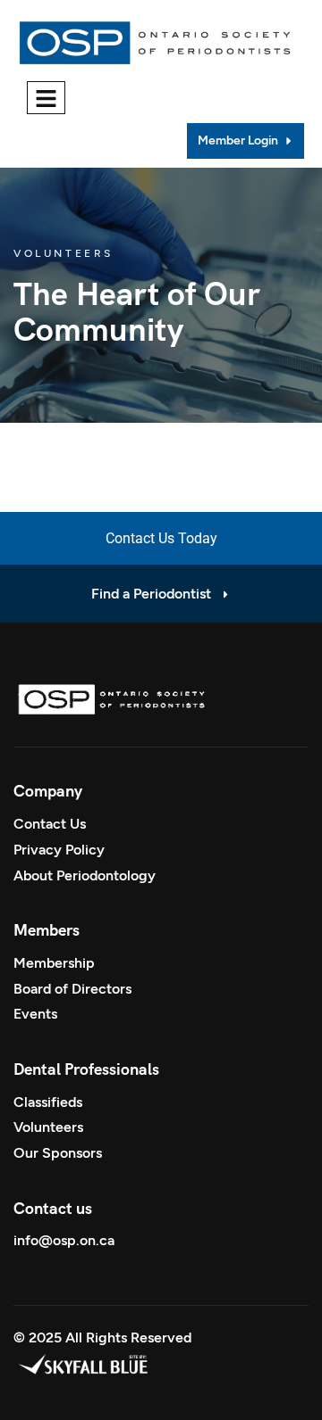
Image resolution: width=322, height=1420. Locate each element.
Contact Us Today (161, 538)
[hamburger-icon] (46, 97)
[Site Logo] (158, 38)
